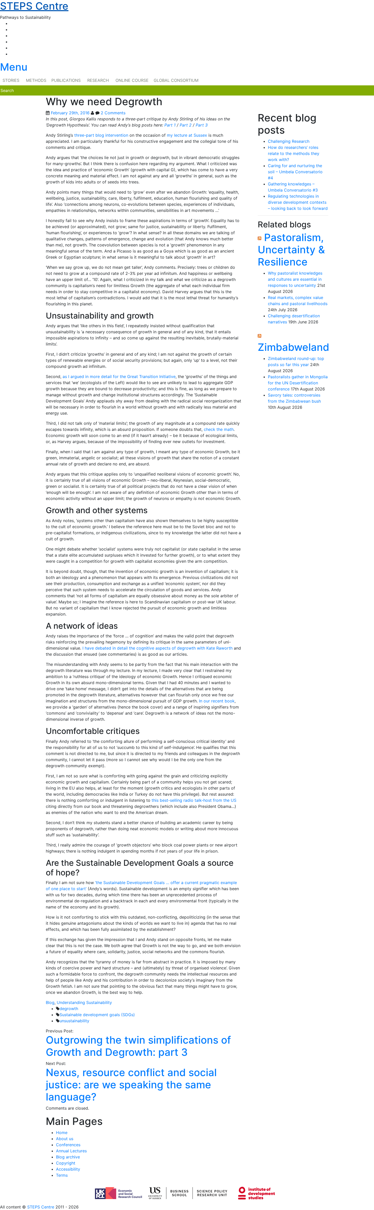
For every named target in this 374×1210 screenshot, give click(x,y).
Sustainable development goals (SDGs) (97, 1014)
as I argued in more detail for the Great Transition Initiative (119, 376)
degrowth (69, 1008)
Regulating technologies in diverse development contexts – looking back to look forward (298, 202)
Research (98, 80)
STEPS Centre (40, 1206)
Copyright (65, 1163)
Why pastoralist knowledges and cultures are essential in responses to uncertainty (295, 279)
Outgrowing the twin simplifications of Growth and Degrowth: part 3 (138, 1046)
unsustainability (74, 1020)
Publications (66, 80)
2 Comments (113, 112)
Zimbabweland (293, 347)
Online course (132, 80)
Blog (50, 1002)
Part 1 (170, 125)
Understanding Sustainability (84, 1002)
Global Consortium (176, 80)
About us (64, 1138)
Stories (11, 80)
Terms (62, 1175)
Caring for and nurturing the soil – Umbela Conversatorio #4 (295, 171)
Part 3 (202, 125)
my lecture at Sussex (187, 135)
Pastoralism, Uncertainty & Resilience (291, 249)
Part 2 (186, 125)
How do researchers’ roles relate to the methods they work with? (293, 153)
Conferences (68, 1144)
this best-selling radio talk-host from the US (194, 800)
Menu (13, 67)
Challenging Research (288, 141)
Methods (36, 80)
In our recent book (217, 700)
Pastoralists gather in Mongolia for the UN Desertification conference (298, 382)
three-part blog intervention (101, 135)
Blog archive (68, 1156)
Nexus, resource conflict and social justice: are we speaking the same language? (131, 1084)
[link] (187, 1207)
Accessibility (68, 1169)
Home (61, 1132)
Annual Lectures (71, 1150)
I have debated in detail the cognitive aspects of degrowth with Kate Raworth (157, 648)
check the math (219, 429)
